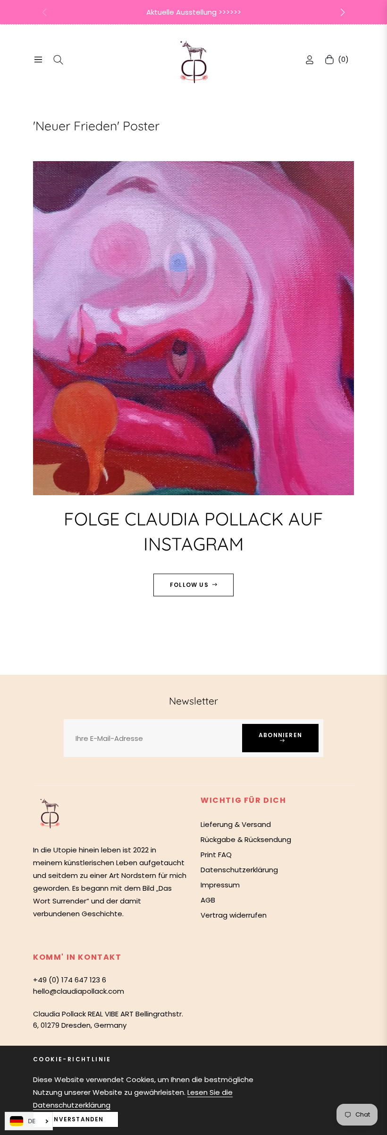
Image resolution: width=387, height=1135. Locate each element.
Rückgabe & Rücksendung (246, 839)
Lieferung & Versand (236, 824)
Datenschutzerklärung (239, 870)
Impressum (220, 885)
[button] (342, 12)
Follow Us (189, 585)
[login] (310, 60)
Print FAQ (216, 855)
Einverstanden (76, 1119)
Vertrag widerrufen (234, 915)
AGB (208, 900)
